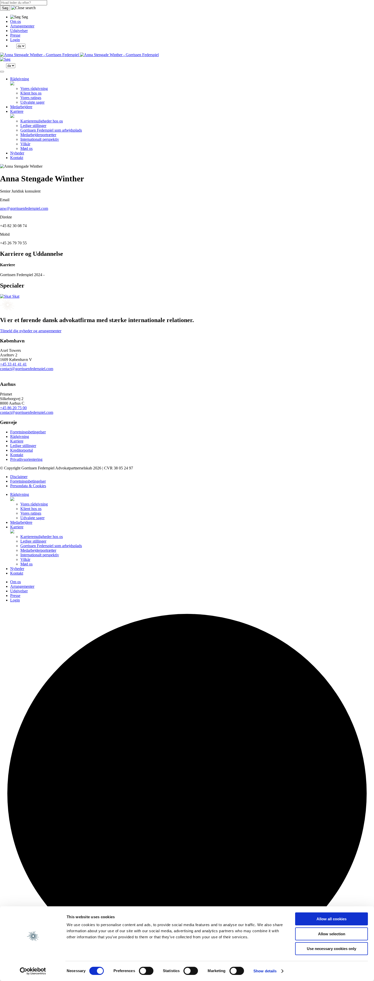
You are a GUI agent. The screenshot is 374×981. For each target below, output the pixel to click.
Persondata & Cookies (28, 486)
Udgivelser (19, 30)
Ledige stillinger (33, 125)
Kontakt (16, 157)
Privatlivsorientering (26, 459)
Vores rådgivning (34, 88)
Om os (15, 21)
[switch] (146, 971)
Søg (5, 8)
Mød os (26, 148)
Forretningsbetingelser (28, 432)
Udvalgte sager (32, 102)
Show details (265, 971)
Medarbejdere (21, 107)
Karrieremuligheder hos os (41, 121)
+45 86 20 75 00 (13, 408)
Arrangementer (22, 26)
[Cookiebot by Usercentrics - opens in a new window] (33, 971)
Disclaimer (18, 476)
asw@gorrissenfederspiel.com (24, 208)
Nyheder (17, 153)
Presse (15, 35)
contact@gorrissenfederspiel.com (26, 369)
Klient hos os (30, 93)
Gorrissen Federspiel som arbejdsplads (51, 130)
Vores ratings (30, 98)
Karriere (16, 111)
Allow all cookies (332, 919)
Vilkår (25, 144)
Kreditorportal (21, 450)
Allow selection (331, 934)
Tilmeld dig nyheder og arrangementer (30, 331)
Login (15, 40)
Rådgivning (19, 79)
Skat (15, 296)
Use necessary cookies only (331, 948)
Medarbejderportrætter (38, 135)
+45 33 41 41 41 (13, 364)
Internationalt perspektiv (39, 139)
